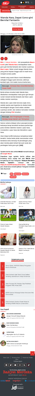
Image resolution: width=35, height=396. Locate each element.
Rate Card (6, 357)
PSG (13, 112)
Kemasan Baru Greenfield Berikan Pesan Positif (17, 87)
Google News (7, 154)
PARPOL (32, 7)
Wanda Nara (13, 64)
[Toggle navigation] (32, 2)
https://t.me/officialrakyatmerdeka (12, 165)
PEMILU (13, 7)
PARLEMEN (5, 7)
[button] (26, 2)
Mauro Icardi (17, 173)
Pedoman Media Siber (24, 358)
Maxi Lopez (4, 69)
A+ (2, 58)
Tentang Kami (16, 357)
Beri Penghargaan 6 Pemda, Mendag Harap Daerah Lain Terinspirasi (15, 118)
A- (6, 58)
